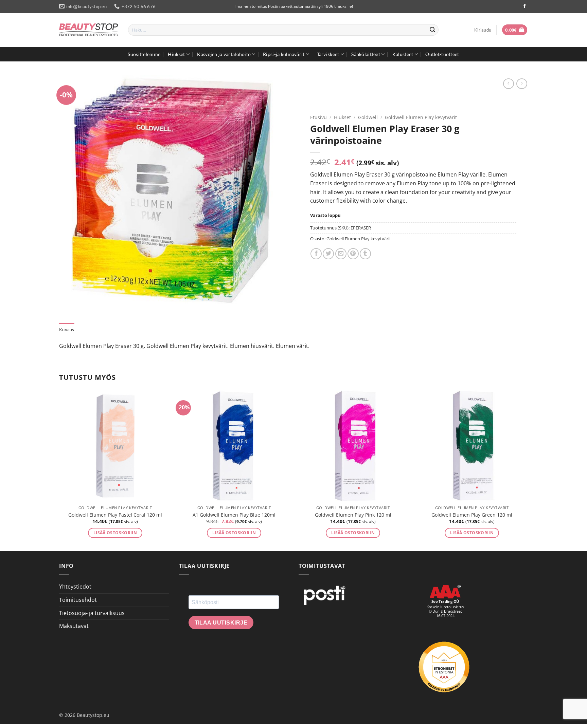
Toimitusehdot (78, 600)
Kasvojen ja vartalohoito (224, 54)
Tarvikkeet (328, 54)
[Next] (527, 470)
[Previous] (59, 470)
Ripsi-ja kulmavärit (283, 54)
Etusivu (318, 117)
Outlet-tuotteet (442, 54)
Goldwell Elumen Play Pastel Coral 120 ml (115, 515)
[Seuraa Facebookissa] (524, 6)
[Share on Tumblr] (365, 253)
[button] (482, 30)
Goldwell (368, 117)
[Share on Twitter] (328, 253)
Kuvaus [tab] (66, 329)
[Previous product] (521, 83)
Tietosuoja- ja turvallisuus (92, 613)
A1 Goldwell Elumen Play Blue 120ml (234, 515)
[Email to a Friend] (340, 253)
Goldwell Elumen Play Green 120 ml (471, 515)
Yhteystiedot (75, 586)
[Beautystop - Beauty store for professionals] (88, 29)
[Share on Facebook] (316, 253)
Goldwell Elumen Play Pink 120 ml (353, 515)
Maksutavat (74, 626)
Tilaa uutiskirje (221, 623)
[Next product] (508, 83)
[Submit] (432, 30)
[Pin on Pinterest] (353, 253)
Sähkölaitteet (365, 54)
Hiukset (176, 54)
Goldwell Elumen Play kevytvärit (421, 117)
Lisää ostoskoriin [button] (115, 532)
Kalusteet (402, 54)
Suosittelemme (144, 54)
